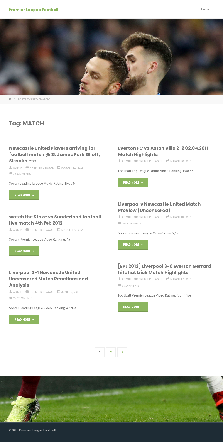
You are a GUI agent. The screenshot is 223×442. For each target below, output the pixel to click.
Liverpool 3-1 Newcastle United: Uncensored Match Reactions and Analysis (48, 278)
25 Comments (131, 223)
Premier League (41, 167)
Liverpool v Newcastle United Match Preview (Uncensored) (159, 207)
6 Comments (131, 285)
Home (205, 9)
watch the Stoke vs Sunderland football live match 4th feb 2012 (55, 220)
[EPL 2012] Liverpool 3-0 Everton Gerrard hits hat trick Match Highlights (164, 269)
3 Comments (22, 174)
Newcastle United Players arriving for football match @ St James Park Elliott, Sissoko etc (54, 154)
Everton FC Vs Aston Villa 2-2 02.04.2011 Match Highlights (163, 151)
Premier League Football (33, 9)
